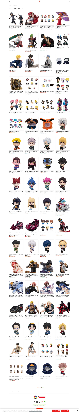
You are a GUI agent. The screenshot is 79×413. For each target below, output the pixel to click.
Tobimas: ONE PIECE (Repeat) (46, 356)
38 (41, 387)
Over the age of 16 (65, 410)
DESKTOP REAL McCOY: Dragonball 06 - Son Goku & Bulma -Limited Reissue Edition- (62, 213)
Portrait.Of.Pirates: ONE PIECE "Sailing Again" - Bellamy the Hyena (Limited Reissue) (31, 316)
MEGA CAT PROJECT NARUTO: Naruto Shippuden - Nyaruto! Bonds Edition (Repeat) (31, 92)
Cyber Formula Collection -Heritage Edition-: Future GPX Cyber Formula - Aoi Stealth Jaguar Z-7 (16, 234)
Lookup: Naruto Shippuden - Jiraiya (62, 131)
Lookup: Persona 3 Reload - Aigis (62, 254)
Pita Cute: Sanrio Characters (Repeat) (47, 91)
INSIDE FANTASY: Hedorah (61, 112)
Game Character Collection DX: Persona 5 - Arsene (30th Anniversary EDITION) (62, 316)
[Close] (77, 411)
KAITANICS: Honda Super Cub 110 (62, 47)
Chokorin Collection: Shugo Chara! (15, 112)
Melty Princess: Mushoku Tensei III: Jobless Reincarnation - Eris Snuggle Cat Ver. (16, 275)
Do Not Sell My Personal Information (39, 405)
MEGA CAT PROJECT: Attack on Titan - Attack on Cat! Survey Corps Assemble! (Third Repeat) (16, 378)
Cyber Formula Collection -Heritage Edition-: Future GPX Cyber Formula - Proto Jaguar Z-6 (32, 234)
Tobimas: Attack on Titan (45, 112)
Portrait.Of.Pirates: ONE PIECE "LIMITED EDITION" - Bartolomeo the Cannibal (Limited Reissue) (31, 49)
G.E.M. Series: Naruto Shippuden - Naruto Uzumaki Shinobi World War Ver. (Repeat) (31, 275)
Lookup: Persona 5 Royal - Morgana (46, 171)
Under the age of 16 (56, 410)
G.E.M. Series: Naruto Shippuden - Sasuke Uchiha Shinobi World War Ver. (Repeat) (46, 275)
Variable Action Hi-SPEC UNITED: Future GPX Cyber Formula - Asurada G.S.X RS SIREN (16, 316)
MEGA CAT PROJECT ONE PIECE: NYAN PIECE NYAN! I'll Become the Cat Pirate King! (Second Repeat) (47, 27)
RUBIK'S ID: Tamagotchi (14, 131)
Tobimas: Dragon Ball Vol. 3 (30, 112)
